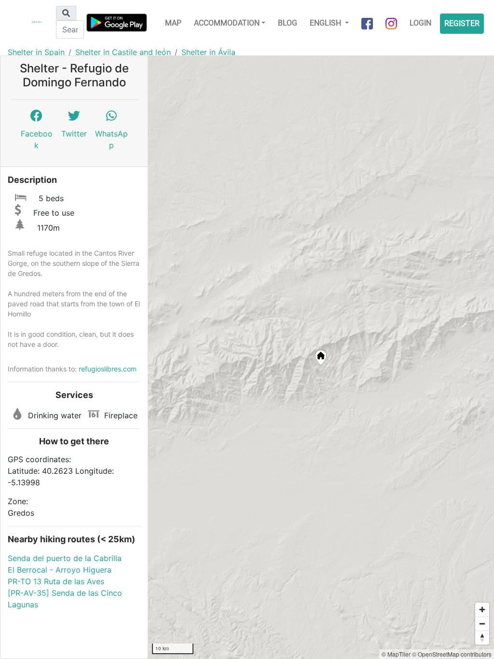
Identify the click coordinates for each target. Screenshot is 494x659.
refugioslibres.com (108, 369)
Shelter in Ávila (208, 52)
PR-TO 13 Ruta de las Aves (56, 581)
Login (420, 22)
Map (173, 22)
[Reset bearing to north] (482, 638)
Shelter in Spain (36, 52)
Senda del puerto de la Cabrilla (65, 558)
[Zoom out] (482, 624)
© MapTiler (396, 654)
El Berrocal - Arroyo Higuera (59, 570)
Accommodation (227, 22)
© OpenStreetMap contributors (452, 654)
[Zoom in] (482, 610)
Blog (287, 22)
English (326, 22)
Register (462, 23)
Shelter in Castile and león (123, 52)
